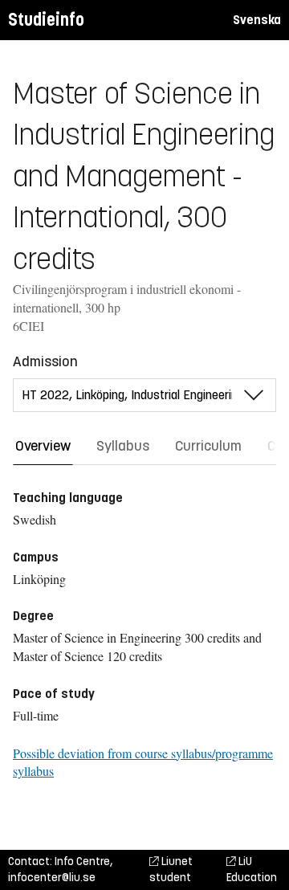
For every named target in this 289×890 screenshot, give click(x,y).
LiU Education (251, 869)
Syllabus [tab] (122, 446)
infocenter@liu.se (52, 877)
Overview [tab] (43, 446)
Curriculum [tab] (208, 446)
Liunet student (171, 869)
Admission (45, 361)
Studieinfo (46, 20)
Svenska (257, 19)
